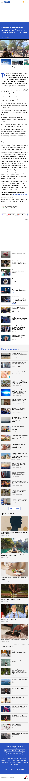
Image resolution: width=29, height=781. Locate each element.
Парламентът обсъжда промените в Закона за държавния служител (18, 410)
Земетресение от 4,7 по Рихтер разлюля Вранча (18, 252)
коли (23, 199)
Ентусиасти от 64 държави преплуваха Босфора (19, 680)
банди (15, 201)
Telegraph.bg (17, 764)
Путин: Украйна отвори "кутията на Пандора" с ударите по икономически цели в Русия (19, 309)
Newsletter (12, 214)
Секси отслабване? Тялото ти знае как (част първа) (13, 578)
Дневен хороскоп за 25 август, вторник (18, 698)
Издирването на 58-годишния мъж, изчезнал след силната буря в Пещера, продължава (19, 391)
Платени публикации (16, 771)
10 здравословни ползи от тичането (11, 599)
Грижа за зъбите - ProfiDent (19, 372)
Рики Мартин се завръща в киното (19, 689)
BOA (18, 199)
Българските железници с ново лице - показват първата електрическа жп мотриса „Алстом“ (19, 364)
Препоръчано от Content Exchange (20, 644)
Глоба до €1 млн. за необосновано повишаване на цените (19, 355)
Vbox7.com (10, 758)
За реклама (12, 769)
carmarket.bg (14, 303)
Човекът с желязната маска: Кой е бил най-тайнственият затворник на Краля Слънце (20, 455)
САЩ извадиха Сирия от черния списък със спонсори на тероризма (18, 473)
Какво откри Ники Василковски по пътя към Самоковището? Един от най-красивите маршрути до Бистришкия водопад (19, 671)
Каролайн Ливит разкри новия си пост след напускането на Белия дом (19, 336)
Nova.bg (3, 760)
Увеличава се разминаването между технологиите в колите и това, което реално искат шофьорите (19, 299)
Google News (22, 214)
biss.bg (13, 292)
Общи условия (20, 769)
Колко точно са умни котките (18, 660)
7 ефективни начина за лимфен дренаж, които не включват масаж (19, 446)
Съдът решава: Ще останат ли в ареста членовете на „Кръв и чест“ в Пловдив (19, 401)
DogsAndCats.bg (11, 760)
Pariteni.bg (25, 762)
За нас (6, 769)
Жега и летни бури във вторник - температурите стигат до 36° (19, 464)
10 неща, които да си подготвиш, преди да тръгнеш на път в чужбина (13, 554)
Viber (5, 214)
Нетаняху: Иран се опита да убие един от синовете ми (19, 499)
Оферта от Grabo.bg (15, 373)
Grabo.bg (19, 762)
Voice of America (6, 199)
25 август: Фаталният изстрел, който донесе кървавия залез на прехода (19, 262)
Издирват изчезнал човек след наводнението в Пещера (19, 491)
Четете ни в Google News (16, 753)
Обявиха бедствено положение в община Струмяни (18, 271)
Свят (2, 24)
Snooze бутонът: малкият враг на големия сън (14, 639)
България (13, 357)
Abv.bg (4, 758)
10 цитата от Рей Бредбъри (8, 619)
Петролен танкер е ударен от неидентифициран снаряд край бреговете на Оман (19, 419)
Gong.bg (16, 758)
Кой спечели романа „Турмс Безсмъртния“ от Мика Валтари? (14, 532)
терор (9, 201)
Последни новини (10, 349)
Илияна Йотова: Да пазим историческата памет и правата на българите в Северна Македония (19, 327)
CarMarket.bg (19, 760)
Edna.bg (11, 764)
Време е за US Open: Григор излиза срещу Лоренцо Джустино (19, 708)
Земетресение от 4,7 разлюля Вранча (17, 725)
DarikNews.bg (23, 758)
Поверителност (5, 771)
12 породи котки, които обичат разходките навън (19, 651)
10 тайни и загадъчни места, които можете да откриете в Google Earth (20, 437)
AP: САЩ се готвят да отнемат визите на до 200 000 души (19, 280)
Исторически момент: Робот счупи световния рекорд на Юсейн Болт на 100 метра (20, 318)
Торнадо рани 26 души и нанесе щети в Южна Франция (18, 428)
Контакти (25, 771)
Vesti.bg (7, 2)
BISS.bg (26, 760)
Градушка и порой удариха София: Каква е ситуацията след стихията (19, 382)
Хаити (21, 201)
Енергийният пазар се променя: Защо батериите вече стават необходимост (19, 289)
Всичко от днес (14, 508)
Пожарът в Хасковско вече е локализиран (20, 734)
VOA (13, 199)
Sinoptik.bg (12, 762)
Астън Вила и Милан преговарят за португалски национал (19, 717)
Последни (18, 2)
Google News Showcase (19, 194)
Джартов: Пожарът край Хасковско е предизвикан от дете (20, 482)
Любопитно (14, 440)
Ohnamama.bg (4, 762)
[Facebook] (14, 772)
